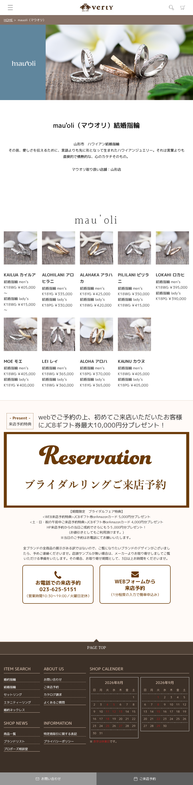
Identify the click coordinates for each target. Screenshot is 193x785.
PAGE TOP (96, 647)
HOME (8, 20)
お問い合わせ (53, 679)
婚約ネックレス (14, 710)
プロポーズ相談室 (16, 749)
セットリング (13, 694)
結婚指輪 (10, 687)
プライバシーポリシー (59, 741)
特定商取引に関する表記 (60, 734)
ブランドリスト (14, 741)
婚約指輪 (10, 679)
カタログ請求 (53, 694)
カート (182, 7)
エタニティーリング (17, 702)
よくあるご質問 (54, 702)
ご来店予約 (51, 687)
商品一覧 (10, 734)
